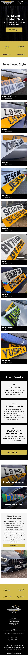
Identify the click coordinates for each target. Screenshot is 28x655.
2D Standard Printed (9, 96)
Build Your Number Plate (14, 620)
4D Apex (5, 228)
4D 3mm (5, 162)
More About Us (14, 545)
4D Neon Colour (7, 327)
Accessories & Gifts (14, 623)
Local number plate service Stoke (14, 649)
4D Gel (4, 261)
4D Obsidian (6, 360)
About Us (14, 618)
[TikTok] (10, 638)
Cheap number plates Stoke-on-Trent (14, 645)
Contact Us (14, 624)
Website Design (10, 653)
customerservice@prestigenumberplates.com (14, 630)
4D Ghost (5, 294)
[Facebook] (14, 638)
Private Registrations (14, 621)
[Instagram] (18, 638)
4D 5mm (5, 195)
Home (14, 616)
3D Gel (4, 129)
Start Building (13, 30)
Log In (18, 2)
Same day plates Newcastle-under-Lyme (14, 647)
